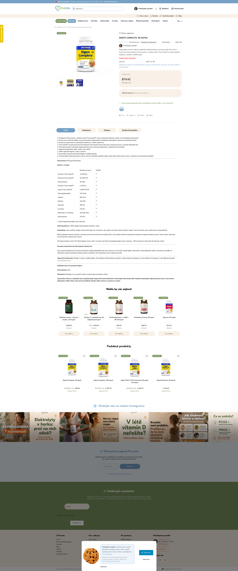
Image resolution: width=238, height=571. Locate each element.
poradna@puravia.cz (64, 260)
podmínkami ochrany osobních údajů (86, 515)
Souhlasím (147, 553)
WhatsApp (162, 549)
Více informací (107, 554)
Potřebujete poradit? (145, 9)
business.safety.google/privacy (111, 561)
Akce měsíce (92, 539)
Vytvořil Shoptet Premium (173, 569)
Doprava (125, 67)
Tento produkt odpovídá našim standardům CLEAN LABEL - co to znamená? (147, 103)
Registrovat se (108, 466)
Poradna (59, 544)
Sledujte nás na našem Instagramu (121, 406)
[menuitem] (61, 21)
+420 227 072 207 (164, 539)
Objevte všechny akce (111, 2)
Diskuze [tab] (107, 130)
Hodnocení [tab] (86, 130)
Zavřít (132, 118)
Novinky (155, 16)
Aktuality (59, 552)
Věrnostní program (62, 554)
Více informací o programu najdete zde (119, 474)
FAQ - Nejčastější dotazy (63, 542)
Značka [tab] (129, 130)
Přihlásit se (130, 466)
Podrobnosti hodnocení (148, 42)
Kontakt (58, 549)
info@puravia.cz (163, 544)
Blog (180, 16)
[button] (69, 334)
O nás (58, 539)
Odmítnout (146, 559)
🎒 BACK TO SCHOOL (62, 2)
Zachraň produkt (168, 16)
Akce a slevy (144, 16)
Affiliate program (126, 539)
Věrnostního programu (141, 93)
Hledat (127, 9)
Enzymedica (166, 42)
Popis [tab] (66, 130)
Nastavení (103, 566)
